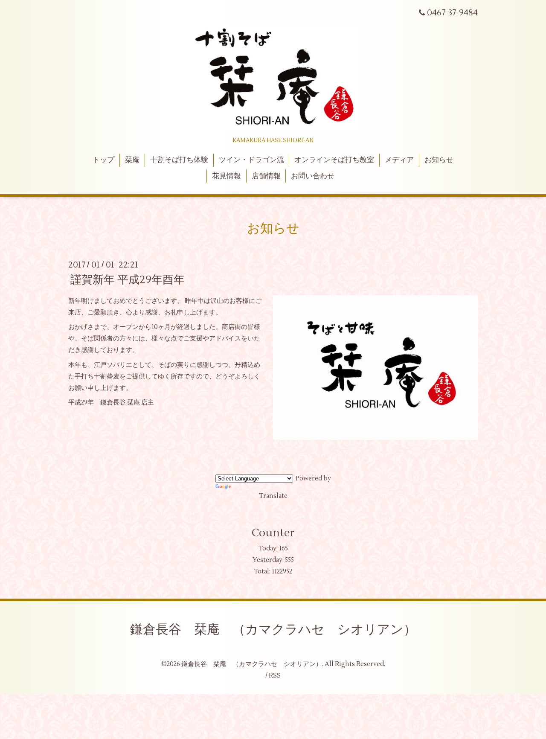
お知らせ (438, 160)
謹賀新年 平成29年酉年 (127, 280)
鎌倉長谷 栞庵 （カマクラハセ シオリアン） (273, 629)
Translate (273, 496)
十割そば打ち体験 (179, 160)
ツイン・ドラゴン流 (251, 160)
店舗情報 (266, 176)
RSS (275, 676)
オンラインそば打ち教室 (334, 160)
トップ (103, 160)
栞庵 (132, 160)
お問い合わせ (312, 176)
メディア (399, 160)
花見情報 (226, 176)
